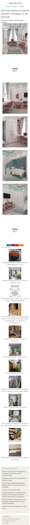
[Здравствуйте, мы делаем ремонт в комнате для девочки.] (15, 455)
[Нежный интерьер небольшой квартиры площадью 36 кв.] (15, 278)
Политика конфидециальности (8, 520)
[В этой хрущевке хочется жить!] (15, 371)
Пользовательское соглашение (13, 518)
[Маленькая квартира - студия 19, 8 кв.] (15, 355)
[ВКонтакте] (9, 245)
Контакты (4, 518)
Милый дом (15, 3)
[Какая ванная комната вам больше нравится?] (15, 337)
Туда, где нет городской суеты (11, 489)
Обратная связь (5, 523)
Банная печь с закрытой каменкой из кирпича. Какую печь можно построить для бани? (14, 485)
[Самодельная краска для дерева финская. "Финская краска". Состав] (15, 260)
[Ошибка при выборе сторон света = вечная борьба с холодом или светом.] (15, 297)
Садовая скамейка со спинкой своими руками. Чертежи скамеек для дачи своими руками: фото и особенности (14, 494)
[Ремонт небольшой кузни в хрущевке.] (15, 405)
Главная (8, 6)
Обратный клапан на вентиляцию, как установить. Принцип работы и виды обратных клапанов (13, 501)
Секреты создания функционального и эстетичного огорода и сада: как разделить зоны (14, 473)
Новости (15, 6)
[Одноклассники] (21, 245)
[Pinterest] (15, 245)
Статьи (21, 6)
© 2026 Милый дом (6, 516)
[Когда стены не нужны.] (15, 439)
